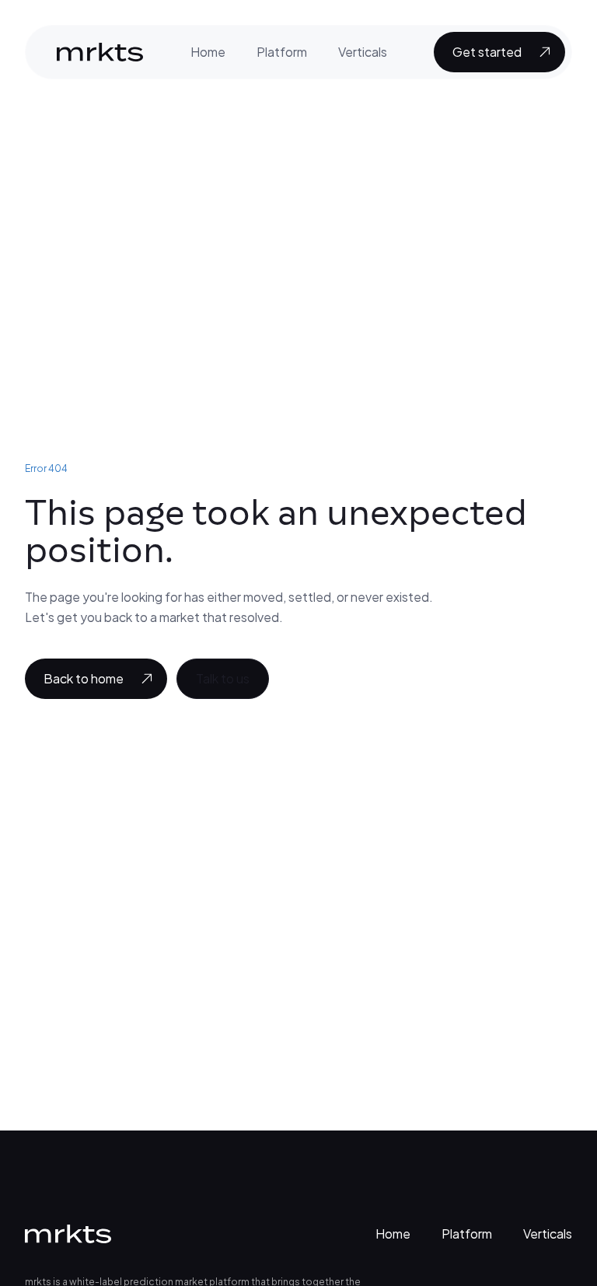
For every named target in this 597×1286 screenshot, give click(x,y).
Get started (487, 52)
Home (207, 52)
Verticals (362, 52)
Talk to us (223, 678)
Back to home (84, 678)
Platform (282, 52)
